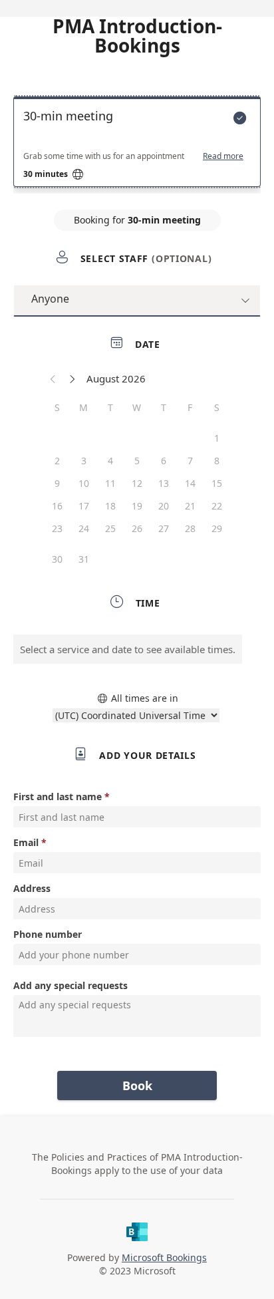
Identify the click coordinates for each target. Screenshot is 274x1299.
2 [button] (57, 460)
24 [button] (83, 528)
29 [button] (216, 528)
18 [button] (110, 506)
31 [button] (83, 559)
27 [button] (163, 528)
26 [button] (137, 528)
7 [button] (190, 460)
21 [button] (190, 506)
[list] (137, 145)
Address (32, 888)
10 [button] (83, 483)
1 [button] (216, 438)
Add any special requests (70, 985)
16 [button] (57, 506)
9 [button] (57, 483)
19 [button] (137, 506)
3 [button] (83, 460)
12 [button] (137, 483)
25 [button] (110, 528)
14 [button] (190, 483)
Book (137, 1085)
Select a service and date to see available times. (127, 649)
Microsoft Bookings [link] (164, 1257)
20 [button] (163, 506)
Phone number (47, 934)
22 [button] (216, 506)
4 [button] (110, 460)
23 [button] (57, 528)
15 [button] (216, 483)
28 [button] (190, 528)
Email (26, 842)
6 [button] (163, 460)
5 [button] (137, 460)
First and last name (57, 796)
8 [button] (216, 460)
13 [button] (163, 483)
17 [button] (83, 506)
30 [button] (57, 559)
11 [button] (110, 483)
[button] (53, 378)
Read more (223, 156)
